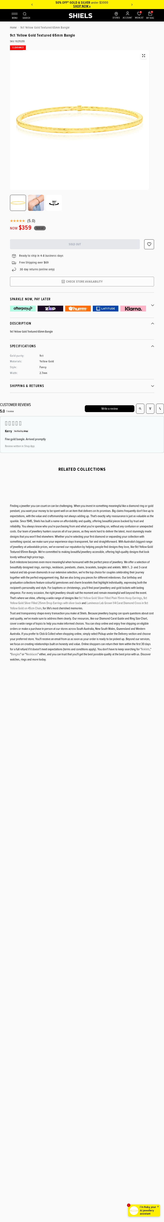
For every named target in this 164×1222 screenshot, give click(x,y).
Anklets (145, 649)
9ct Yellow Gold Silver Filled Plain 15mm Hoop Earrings (110, 598)
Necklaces (32, 654)
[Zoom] (144, 56)
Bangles (15, 654)
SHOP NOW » (82, 6)
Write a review (109, 409)
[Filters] (150, 409)
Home (13, 27)
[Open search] (140, 409)
